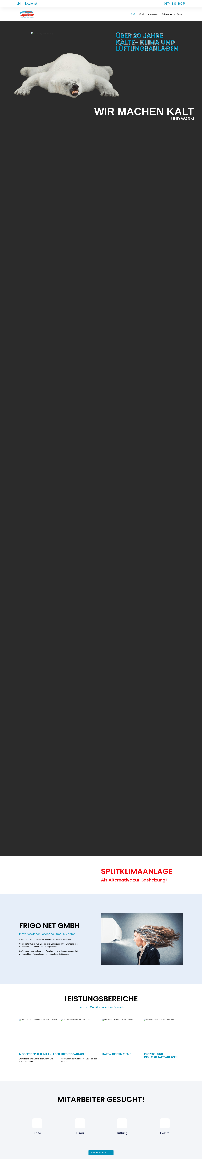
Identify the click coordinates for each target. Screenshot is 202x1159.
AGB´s (141, 14)
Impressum (153, 14)
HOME (132, 14)
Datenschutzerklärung (172, 14)
